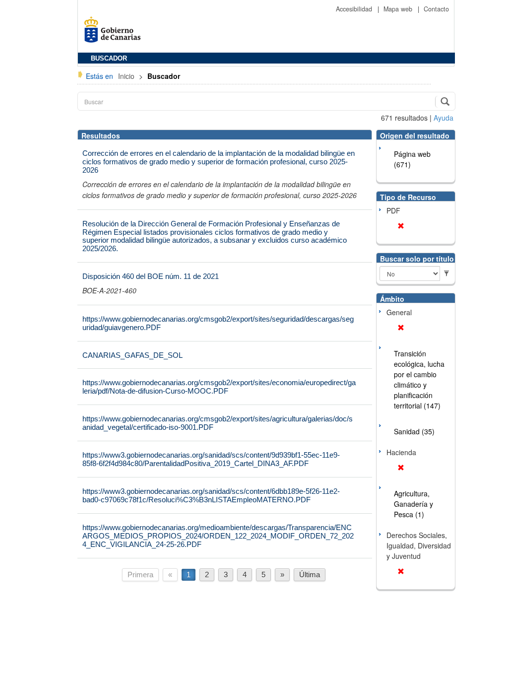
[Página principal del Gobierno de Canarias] (115, 33)
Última (309, 574)
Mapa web (398, 8)
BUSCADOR (109, 58)
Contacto (436, 8)
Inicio (127, 76)
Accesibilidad (355, 8)
